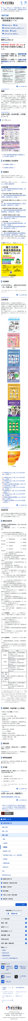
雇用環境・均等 (7, 851)
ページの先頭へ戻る (22, 86)
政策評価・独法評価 (8, 898)
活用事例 (6, 30)
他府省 (4, 950)
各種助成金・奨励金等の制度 (10, 883)
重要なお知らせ (8, 25)
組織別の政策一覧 (7, 879)
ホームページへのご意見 (7, 1001)
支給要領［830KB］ (9, 167)
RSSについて (19, 996)
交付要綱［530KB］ (9, 164)
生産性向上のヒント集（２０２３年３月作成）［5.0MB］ (13, 478)
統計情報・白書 (5, 935)
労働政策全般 (6, 863)
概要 (16, 25)
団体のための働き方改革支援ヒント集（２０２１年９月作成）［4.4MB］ (14, 484)
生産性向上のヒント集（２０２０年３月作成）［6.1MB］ (13, 494)
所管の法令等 (5, 939)
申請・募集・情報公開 (7, 943)
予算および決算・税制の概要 (10, 895)
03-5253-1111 (14, 1015)
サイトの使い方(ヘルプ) (7, 996)
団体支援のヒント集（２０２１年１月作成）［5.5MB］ (14, 491)
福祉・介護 (5, 831)
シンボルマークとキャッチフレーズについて (7, 992)
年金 (3, 871)
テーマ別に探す (5, 918)
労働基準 (5, 847)
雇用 (4, 839)
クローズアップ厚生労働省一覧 (10, 958)
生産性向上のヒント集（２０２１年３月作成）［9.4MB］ (13, 488)
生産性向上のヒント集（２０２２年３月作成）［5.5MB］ (13, 481)
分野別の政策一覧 (7, 823)
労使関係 (5, 859)
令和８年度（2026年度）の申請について (14, 28)
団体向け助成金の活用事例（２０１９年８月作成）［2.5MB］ (14, 497)
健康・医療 (5, 827)
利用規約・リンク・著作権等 (7, 988)
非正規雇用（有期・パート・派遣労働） (13, 855)
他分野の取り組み (6, 875)
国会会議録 (5, 891)
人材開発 (5, 843)
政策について (5, 927)
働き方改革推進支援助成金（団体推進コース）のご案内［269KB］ (13, 155)
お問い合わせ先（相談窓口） (11, 33)
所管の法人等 (5, 952)
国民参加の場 (14, 913)
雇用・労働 (5, 835)
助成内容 (14, 30)
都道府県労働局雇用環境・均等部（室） (11, 796)
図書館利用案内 (6, 955)
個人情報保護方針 (20, 987)
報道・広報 (4, 923)
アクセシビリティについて (21, 992)
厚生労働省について (6, 931)
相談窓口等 (5, 867)
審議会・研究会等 (7, 887)
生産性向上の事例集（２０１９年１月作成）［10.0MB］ (14, 501)
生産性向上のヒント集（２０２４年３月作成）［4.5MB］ (13, 473)
